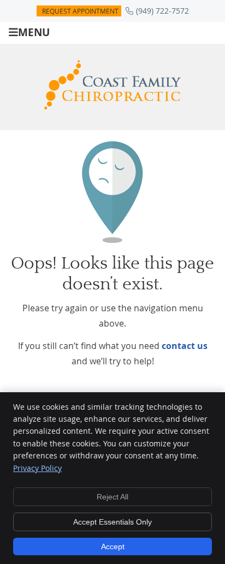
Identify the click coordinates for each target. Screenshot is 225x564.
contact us (185, 346)
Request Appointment (80, 11)
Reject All (112, 496)
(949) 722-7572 (162, 10)
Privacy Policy (37, 468)
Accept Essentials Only (112, 522)
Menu (34, 32)
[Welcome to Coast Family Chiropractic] (112, 106)
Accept (113, 546)
